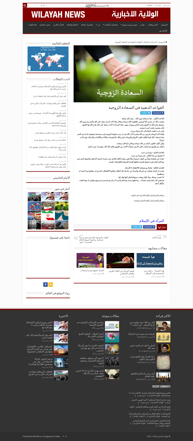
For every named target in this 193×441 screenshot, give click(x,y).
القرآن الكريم (58, 25)
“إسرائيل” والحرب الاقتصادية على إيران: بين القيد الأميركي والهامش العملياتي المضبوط (39, 349)
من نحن (166, 5)
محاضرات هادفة (87, 25)
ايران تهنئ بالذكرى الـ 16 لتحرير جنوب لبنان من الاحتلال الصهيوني (90, 373)
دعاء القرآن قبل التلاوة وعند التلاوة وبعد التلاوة (142, 358)
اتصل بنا (158, 5)
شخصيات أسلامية (111, 25)
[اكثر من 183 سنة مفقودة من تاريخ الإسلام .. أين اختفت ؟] (163, 326)
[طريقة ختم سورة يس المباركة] (163, 337)
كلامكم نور (163, 31)
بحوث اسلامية (45, 25)
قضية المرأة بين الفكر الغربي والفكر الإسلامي (121, 272)
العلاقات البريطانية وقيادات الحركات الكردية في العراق (40, 373)
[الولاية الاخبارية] (135, 14)
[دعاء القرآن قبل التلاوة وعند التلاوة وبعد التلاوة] (163, 363)
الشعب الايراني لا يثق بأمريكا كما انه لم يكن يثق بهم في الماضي (91, 348)
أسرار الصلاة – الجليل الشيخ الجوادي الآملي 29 (91, 335)
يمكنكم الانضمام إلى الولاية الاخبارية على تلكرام (147, 195)
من (99, 25)
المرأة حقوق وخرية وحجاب (92, 270)
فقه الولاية (32, 25)
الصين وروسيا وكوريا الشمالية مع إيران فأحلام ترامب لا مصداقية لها (39, 325)
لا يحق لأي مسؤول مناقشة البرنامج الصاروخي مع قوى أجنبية (92, 360)
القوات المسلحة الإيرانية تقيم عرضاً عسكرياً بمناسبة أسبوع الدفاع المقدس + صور (93, 239)
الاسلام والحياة (72, 25)
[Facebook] (41, 5)
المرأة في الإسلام (150, 42)
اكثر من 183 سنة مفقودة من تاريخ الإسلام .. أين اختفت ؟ (142, 323)
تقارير (142, 25)
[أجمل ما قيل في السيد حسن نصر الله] (163, 349)
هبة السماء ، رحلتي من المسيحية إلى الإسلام (154, 272)
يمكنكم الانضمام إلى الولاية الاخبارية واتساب (149, 201)
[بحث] (25, 5)
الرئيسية (164, 25)
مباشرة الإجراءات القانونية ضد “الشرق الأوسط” (90, 323)
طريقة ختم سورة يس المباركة (141, 334)
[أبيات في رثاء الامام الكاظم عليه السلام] (163, 377)
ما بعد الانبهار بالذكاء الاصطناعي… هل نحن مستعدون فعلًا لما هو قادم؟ (40, 361)
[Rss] (44, 5)
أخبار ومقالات (153, 25)
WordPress (37, 436)
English (149, 5)
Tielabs (57, 436)
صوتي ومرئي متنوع (129, 25)
